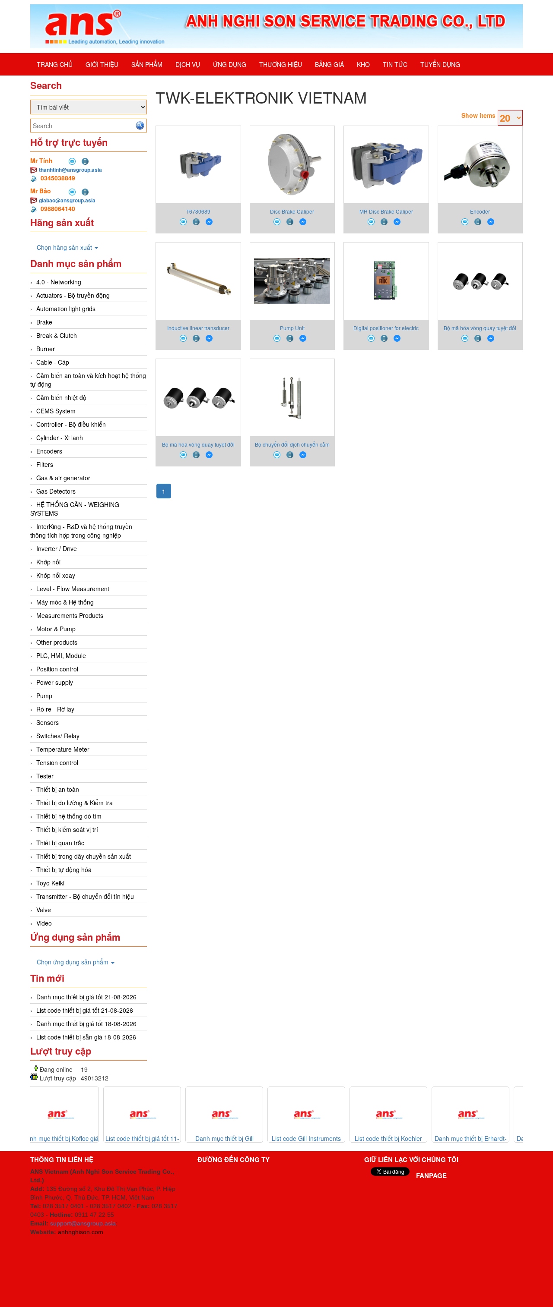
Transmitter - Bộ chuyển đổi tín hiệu (85, 896)
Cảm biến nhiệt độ (61, 397)
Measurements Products (69, 615)
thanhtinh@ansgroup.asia (70, 169)
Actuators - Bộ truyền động (73, 295)
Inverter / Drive (56, 548)
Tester (45, 776)
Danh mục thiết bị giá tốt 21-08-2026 (86, 996)
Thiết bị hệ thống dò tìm (69, 816)
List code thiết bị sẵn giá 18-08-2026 (86, 1037)
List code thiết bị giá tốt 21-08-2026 (84, 1010)
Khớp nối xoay (55, 575)
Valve (43, 909)
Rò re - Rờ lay (55, 709)
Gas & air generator (63, 477)
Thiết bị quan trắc (60, 842)
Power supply (54, 682)
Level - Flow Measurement (72, 588)
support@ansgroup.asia (83, 1223)
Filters (44, 464)
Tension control (57, 762)
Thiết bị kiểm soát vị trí (67, 829)
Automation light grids (65, 308)
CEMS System (56, 410)
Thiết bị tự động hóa (64, 869)
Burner (45, 348)
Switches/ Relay (57, 735)
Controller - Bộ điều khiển (71, 424)
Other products (56, 642)
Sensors (47, 722)
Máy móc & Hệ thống (65, 602)
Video (44, 923)
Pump (44, 695)
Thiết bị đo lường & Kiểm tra (74, 802)
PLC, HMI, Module (61, 655)
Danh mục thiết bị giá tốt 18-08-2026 (86, 1023)
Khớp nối (48, 561)
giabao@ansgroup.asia (67, 200)
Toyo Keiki (50, 883)
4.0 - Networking (58, 281)
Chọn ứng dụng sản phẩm (73, 961)
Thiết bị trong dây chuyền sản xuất (83, 856)
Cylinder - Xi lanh (59, 437)
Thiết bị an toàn (57, 789)
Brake (44, 322)
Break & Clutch (56, 335)
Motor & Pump (56, 628)
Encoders (49, 451)
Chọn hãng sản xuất (65, 247)
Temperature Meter (62, 749)
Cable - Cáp (52, 362)
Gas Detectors (56, 491)
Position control (57, 669)
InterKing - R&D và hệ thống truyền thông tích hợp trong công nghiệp (81, 530)
